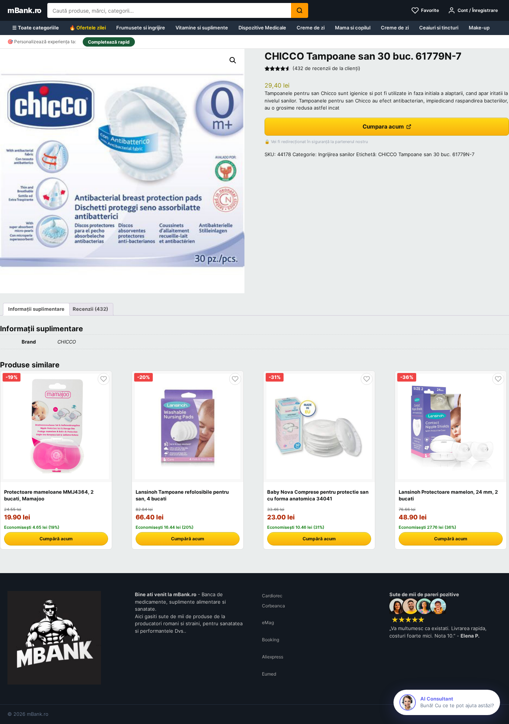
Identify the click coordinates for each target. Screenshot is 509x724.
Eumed (269, 674)
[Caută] (299, 10)
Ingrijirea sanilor (336, 154)
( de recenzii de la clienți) (326, 68)
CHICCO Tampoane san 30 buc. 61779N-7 (426, 154)
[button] (233, 60)
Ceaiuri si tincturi (438, 28)
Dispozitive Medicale (262, 28)
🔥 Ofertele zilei (87, 28)
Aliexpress (272, 657)
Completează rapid (109, 42)
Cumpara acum (383, 126)
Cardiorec (272, 595)
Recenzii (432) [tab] (90, 309)
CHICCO (66, 342)
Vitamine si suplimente (202, 28)
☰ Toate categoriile (35, 28)
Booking (270, 639)
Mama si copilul (352, 28)
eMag (268, 622)
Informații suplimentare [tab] (36, 309)
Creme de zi (311, 28)
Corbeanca (273, 605)
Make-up (479, 28)
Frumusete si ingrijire (140, 28)
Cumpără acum (56, 538)
